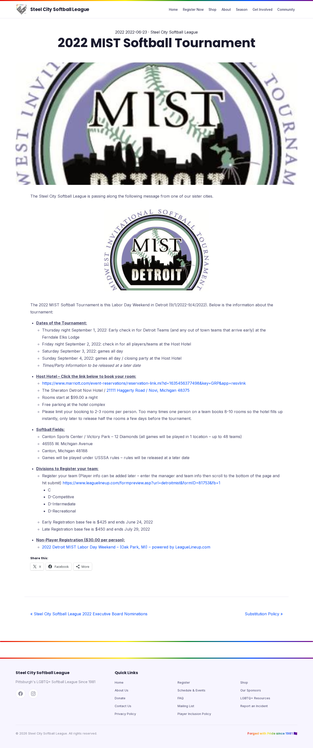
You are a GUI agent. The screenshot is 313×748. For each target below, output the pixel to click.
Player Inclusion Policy (194, 714)
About (226, 10)
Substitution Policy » (264, 613)
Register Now (193, 10)
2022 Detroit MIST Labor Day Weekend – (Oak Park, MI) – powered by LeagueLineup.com (126, 547)
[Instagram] (33, 694)
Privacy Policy (125, 714)
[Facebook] (20, 694)
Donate (120, 698)
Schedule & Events (191, 690)
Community (286, 10)
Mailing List (186, 706)
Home (173, 10)
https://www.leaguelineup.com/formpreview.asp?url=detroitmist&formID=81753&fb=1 (141, 482)
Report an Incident (254, 706)
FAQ (181, 698)
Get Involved (262, 10)
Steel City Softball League (59, 9)
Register (184, 682)
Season (241, 10)
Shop (212, 10)
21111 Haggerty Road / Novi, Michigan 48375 (148, 390)
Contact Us (123, 706)
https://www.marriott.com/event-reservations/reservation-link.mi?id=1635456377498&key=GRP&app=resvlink (144, 383)
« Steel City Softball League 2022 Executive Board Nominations (88, 613)
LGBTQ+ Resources (255, 698)
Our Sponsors (250, 690)
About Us (121, 690)
